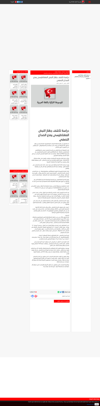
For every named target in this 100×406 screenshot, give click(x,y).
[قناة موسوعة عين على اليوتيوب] (16, 1)
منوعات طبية (58, 72)
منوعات (63, 72)
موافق (96, 404)
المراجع (87, 78)
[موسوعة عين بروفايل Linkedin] (20, 1)
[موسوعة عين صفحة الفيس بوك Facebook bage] (22, 1)
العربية (12, 2)
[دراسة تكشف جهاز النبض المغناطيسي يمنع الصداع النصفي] (63, 292)
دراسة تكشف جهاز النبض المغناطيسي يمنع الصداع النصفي (56, 73)
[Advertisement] (50, 15)
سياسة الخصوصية (90, 404)
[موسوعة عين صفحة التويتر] (18, 1)
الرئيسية (67, 72)
